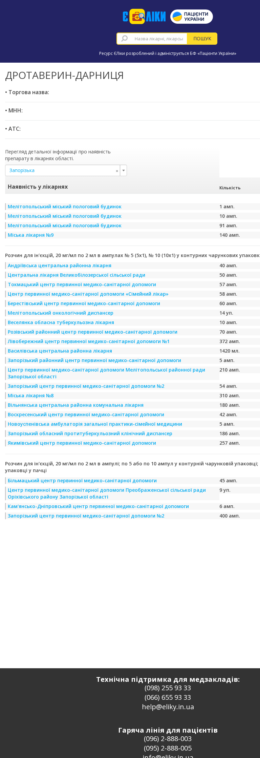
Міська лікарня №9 (30, 235)
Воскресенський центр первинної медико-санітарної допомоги (86, 414)
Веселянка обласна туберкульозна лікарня (61, 322)
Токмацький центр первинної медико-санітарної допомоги (82, 284)
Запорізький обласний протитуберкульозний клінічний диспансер (90, 433)
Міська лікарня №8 (30, 395)
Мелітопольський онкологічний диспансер (60, 313)
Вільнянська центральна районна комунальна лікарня (76, 405)
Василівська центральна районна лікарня (60, 351)
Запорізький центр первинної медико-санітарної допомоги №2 (86, 386)
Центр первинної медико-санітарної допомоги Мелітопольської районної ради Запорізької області (106, 373)
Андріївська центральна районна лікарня (59, 265)
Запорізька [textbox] (63, 170)
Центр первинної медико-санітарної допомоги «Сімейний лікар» (88, 294)
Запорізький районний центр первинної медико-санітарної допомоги (94, 360)
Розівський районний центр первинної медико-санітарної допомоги (92, 332)
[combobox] (152, 39)
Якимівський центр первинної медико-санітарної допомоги (82, 443)
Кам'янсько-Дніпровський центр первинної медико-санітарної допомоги (98, 506)
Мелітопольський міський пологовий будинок (65, 206)
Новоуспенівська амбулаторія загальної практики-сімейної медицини (95, 424)
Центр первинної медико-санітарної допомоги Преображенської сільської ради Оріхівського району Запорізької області (107, 493)
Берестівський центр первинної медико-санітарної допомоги (84, 303)
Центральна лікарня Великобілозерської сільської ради (76, 275)
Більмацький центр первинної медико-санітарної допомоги (82, 480)
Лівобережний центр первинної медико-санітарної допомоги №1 (89, 341)
